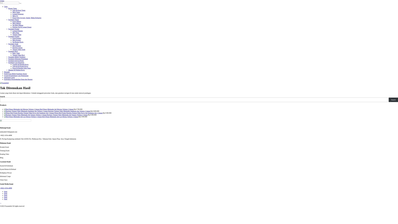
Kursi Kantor (16, 38)
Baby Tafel (16, 53)
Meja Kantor (16, 40)
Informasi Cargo (9, 77)
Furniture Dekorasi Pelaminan (18, 59)
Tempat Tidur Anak (18, 49)
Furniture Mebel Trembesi (16, 57)
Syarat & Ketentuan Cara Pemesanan (16, 76)
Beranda (7, 72)
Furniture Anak (13, 44)
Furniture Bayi (13, 51)
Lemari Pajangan (18, 14)
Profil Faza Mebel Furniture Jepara (15, 74)
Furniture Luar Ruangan (16, 62)
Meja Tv (15, 16)
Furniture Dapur (13, 20)
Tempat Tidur (16, 34)
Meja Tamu (16, 12)
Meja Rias (15, 33)
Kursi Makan (16, 21)
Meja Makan (16, 23)
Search (2, 96)
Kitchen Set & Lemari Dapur (21, 27)
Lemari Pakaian (17, 31)
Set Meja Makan (17, 25)
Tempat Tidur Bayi (18, 55)
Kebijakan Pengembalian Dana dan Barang (18, 79)
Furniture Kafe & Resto (16, 61)
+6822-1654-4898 (6, 188)
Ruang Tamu (12, 8)
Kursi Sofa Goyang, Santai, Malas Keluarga (26, 18)
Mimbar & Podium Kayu (16, 70)
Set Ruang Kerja (17, 42)
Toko (6, 6)
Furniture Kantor (13, 36)
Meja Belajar (16, 46)
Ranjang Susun (17, 48)
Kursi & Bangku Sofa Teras (21, 68)
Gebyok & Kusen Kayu (20, 66)
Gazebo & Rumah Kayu (20, 64)
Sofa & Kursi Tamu (18, 10)
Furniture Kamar (13, 29)
